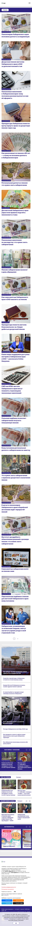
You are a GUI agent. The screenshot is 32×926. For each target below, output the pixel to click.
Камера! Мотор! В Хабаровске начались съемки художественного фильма (14, 685)
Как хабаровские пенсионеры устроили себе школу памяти (15, 742)
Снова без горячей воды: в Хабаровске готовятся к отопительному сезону (13, 679)
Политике (5, 918)
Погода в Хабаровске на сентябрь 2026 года (15, 729)
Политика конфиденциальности (9, 887)
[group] (9, 788)
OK (16, 923)
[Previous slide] (26, 750)
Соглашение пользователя (8, 889)
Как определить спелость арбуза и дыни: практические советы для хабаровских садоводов (14, 736)
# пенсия (5, 10)
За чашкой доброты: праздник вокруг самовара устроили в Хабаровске (13, 692)
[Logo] (8, 3)
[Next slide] (29, 750)
